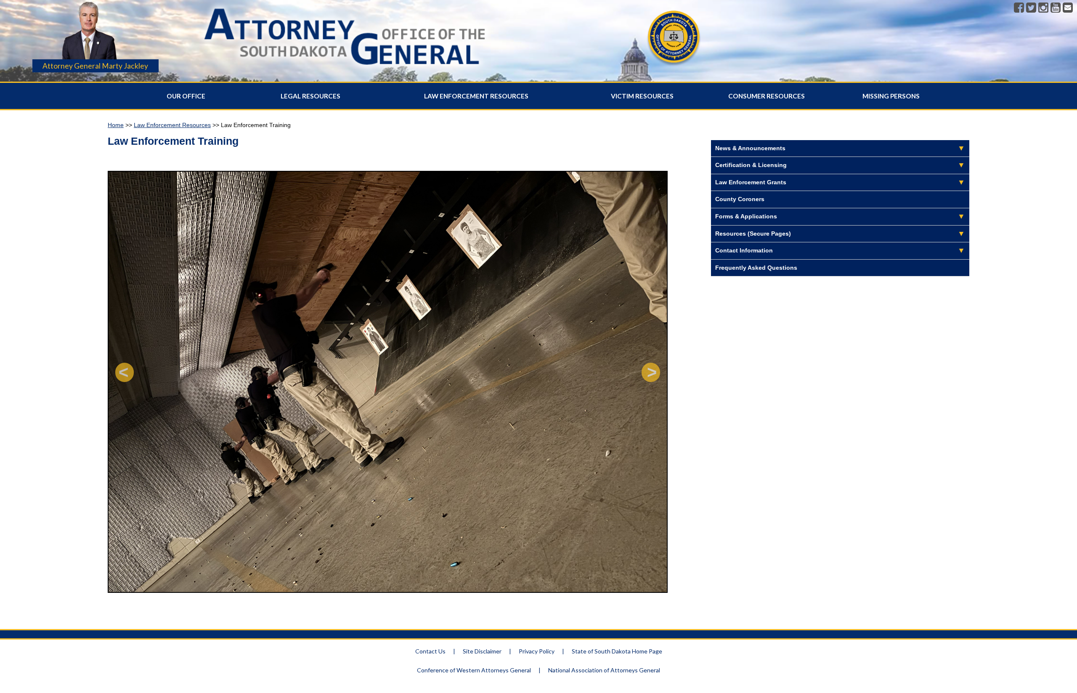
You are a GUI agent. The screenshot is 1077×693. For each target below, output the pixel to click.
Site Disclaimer (482, 651)
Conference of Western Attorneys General (474, 670)
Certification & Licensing (751, 165)
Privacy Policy (536, 651)
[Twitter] (1031, 8)
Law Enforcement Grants (750, 182)
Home (116, 125)
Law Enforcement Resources (476, 96)
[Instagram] (1043, 8)
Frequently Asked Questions (756, 267)
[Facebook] (1019, 8)
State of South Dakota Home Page (617, 651)
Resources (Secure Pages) (753, 233)
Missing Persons (891, 96)
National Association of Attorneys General (604, 670)
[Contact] (1068, 8)
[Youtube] (1055, 8)
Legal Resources (310, 96)
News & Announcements (750, 148)
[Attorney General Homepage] (345, 70)
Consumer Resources (766, 96)
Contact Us (430, 651)
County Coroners (739, 199)
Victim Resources (642, 96)
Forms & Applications (746, 216)
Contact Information (744, 250)
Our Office (186, 96)
